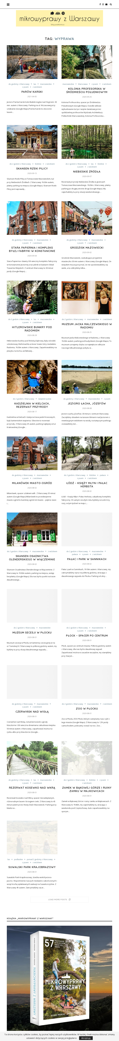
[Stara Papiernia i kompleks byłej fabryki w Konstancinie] (32, 218)
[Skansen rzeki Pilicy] (32, 142)
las (35, 84)
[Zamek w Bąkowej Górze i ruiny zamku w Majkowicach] (87, 758)
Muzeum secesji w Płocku (32, 632)
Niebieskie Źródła (87, 171)
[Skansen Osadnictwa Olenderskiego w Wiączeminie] (32, 529)
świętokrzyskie (44, 399)
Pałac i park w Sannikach (87, 559)
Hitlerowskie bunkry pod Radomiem (32, 329)
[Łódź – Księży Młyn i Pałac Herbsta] (87, 453)
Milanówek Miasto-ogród (32, 483)
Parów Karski (32, 91)
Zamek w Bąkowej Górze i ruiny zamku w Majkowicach (87, 789)
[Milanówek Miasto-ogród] (32, 453)
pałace (103, 475)
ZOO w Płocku (87, 708)
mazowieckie (46, 84)
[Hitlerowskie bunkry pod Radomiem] (32, 297)
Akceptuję (86, 1038)
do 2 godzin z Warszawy (20, 164)
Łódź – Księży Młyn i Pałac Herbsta (86, 484)
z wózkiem (37, 87)
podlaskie (18, 859)
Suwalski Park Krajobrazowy (32, 867)
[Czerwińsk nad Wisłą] (32, 682)
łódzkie (38, 164)
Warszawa (83, 84)
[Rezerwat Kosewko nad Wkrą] (32, 758)
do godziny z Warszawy (19, 84)
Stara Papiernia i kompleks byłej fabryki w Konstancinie (32, 249)
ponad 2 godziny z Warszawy (40, 859)
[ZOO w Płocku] (87, 682)
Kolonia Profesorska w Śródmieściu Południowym (86, 90)
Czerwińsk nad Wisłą (32, 711)
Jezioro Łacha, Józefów (87, 403)
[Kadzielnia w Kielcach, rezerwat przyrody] (32, 377)
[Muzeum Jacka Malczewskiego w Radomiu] (87, 297)
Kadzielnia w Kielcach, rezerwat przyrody (32, 405)
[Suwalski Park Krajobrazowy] (32, 837)
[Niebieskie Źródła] (87, 142)
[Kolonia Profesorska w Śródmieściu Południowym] (87, 62)
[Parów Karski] (32, 62)
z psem (25, 87)
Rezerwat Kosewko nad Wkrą (32, 787)
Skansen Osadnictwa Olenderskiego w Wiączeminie (32, 557)
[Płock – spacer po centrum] (87, 606)
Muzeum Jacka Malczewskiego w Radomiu (87, 325)
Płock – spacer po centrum (87, 635)
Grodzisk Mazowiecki (87, 247)
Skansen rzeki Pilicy (32, 168)
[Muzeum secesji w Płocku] (32, 606)
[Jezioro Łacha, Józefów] (87, 377)
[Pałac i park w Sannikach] (87, 529)
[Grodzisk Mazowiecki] (87, 218)
